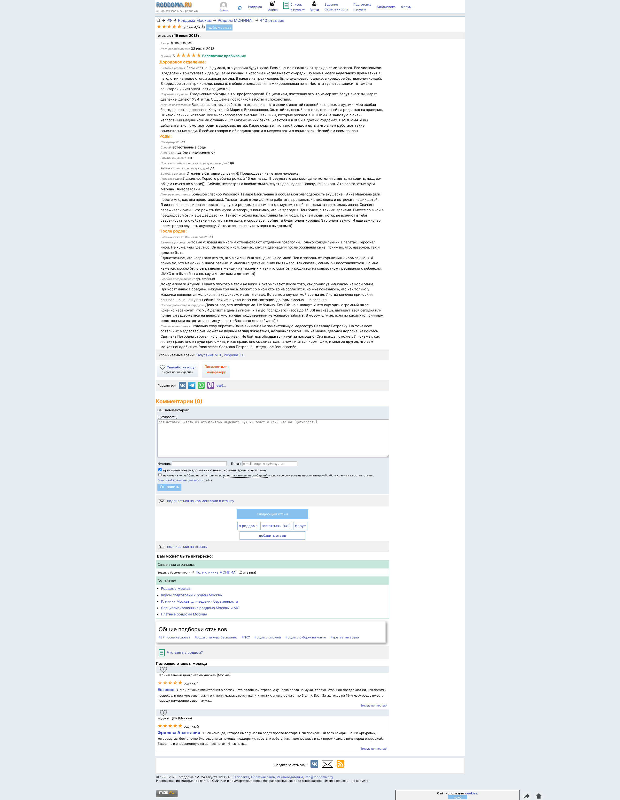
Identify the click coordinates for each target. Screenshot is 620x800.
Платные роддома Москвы (184, 614)
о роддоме (248, 526)
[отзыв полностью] (374, 705)
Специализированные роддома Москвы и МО (200, 608)
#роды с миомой (268, 637)
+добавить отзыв (219, 27)
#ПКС (246, 637)
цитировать (167, 417)
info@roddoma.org (319, 777)
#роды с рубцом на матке (306, 637)
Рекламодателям (290, 777)
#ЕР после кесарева (174, 637)
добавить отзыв (272, 535)
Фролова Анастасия (179, 732)
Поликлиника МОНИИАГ (217, 572)
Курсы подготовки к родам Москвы (192, 595)
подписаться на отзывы (187, 546)
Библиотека (386, 7)
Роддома (255, 7)
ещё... (221, 385)
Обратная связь (263, 777)
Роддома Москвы (176, 588)
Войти (223, 10)
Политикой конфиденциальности (180, 480)
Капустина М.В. (209, 355)
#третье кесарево (345, 637)
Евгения (165, 689)
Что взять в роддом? (184, 652)
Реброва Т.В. (234, 355)
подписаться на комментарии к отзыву (200, 501)
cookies (471, 793)
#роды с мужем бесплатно (216, 637)
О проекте (241, 777)
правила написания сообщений (245, 475)
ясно (458, 797)
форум (300, 526)
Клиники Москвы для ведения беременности (199, 601)
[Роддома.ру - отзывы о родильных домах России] (174, 6)
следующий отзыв (272, 514)
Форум (406, 7)
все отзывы (276, 526)
